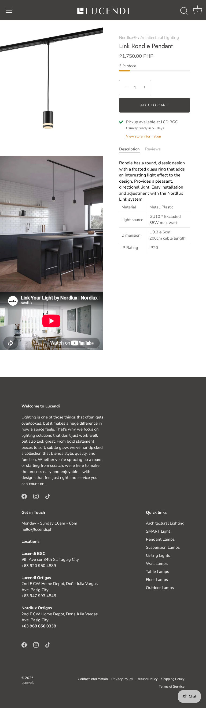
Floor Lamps (157, 579)
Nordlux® (128, 37)
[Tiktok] (47, 496)
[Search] (184, 11)
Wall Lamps (157, 563)
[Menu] (9, 10)
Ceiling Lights (158, 555)
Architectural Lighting (159, 37)
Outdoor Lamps (160, 587)
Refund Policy (147, 679)
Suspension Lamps (163, 547)
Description (129, 149)
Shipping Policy (173, 679)
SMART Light (158, 531)
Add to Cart (154, 105)
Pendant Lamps (160, 539)
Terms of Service (172, 686)
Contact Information (93, 679)
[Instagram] (36, 496)
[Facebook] (24, 496)
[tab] (132, 149)
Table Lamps (157, 571)
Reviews (153, 149)
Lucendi (27, 682)
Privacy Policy (122, 679)
